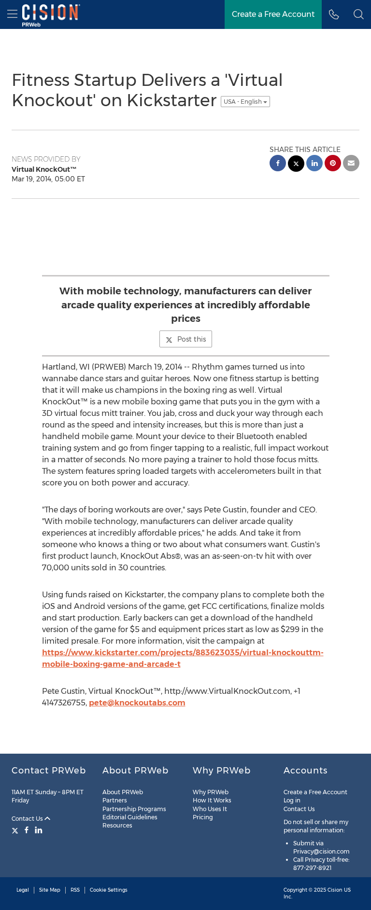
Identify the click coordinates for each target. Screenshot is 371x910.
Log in (292, 800)
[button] (358, 14)
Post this (191, 339)
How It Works (212, 800)
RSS (75, 890)
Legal (22, 890)
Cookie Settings (109, 890)
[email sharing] (351, 164)
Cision (335, 890)
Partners (114, 800)
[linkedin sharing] (314, 164)
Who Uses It (210, 809)
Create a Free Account (315, 792)
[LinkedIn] (38, 830)
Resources (117, 825)
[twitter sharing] (296, 164)
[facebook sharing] (278, 164)
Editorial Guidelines (129, 817)
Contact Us (28, 818)
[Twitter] (16, 830)
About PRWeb (122, 792)
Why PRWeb (210, 792)
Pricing (203, 817)
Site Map (49, 890)
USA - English (243, 101)
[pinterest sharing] (333, 164)
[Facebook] (26, 830)
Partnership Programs (134, 809)
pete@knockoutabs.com (137, 702)
